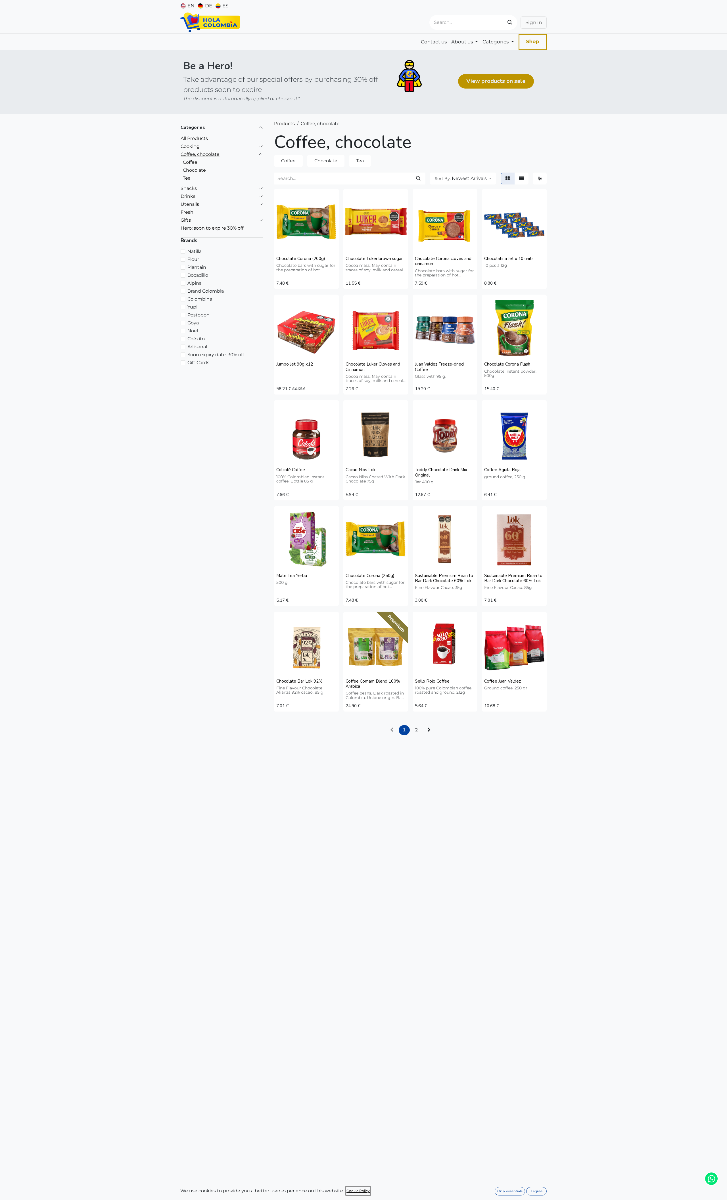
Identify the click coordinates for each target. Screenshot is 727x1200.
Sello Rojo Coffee (432, 681)
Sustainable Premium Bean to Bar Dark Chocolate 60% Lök (444, 578)
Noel (192, 330)
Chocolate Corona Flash (507, 364)
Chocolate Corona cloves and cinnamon (443, 261)
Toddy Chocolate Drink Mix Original (441, 472)
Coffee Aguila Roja (502, 470)
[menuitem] (188, 5)
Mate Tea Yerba (291, 575)
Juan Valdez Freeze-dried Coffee (439, 366)
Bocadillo (197, 275)
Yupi (192, 307)
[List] (521, 178)
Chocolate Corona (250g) (370, 575)
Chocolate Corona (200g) (300, 258)
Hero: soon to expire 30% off (212, 227)
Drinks (188, 196)
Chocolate (194, 170)
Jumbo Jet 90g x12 (294, 364)
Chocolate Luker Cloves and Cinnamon (373, 366)
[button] (463, 178)
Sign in (533, 22)
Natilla (194, 251)
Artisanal (197, 346)
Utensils (190, 204)
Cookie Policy (358, 1191)
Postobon (198, 315)
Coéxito (196, 338)
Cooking (190, 146)
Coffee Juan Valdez (502, 681)
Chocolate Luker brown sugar (374, 258)
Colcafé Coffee (290, 470)
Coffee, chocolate (200, 154)
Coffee (190, 162)
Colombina (199, 299)
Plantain (196, 267)
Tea (187, 178)
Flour (193, 259)
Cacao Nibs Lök (360, 470)
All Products (194, 138)
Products (284, 123)
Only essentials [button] (510, 1191)
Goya (193, 323)
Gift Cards (198, 362)
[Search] (510, 22)
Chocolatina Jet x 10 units (509, 258)
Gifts (186, 220)
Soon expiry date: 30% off (215, 354)
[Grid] (508, 178)
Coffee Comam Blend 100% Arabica (373, 683)
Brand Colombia (205, 291)
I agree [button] (536, 1191)
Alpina (194, 283)
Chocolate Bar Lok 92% (299, 681)
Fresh (187, 212)
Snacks (189, 188)
